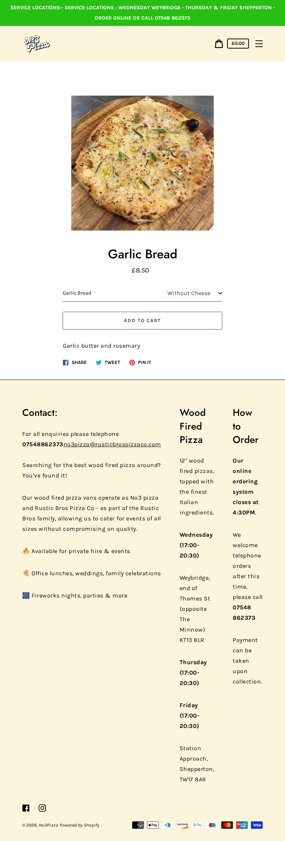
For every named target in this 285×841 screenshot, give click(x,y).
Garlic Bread (77, 293)
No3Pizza (48, 825)
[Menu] (259, 44)
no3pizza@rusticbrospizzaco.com (112, 444)
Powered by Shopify (79, 825)
